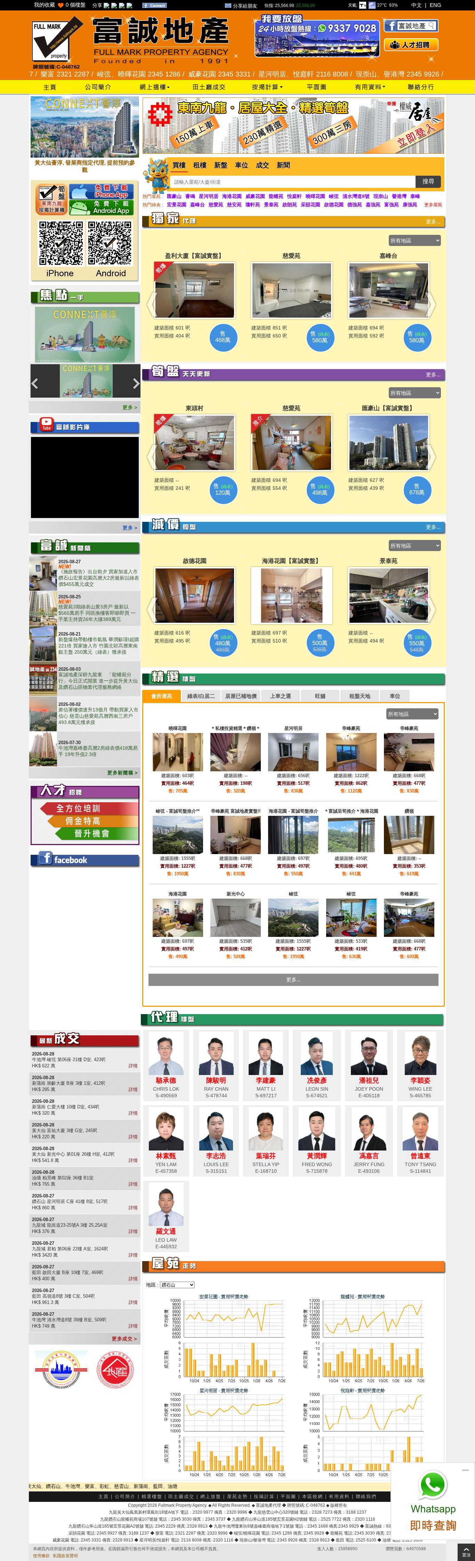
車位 (241, 165)
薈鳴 (190, 196)
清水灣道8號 (356, 196)
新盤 (220, 165)
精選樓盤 (152, 1496)
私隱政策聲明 (65, 1555)
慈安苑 (234, 204)
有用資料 (339, 1496)
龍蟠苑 (276, 196)
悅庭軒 (294, 196)
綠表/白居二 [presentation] (201, 696)
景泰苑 (271, 204)
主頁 (103, 1496)
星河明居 (208, 196)
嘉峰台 (197, 204)
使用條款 (41, 1555)
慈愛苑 (216, 204)
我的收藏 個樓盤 (60, 5)
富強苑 (391, 204)
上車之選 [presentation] (280, 696)
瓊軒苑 (252, 204)
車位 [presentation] (395, 696)
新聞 (283, 165)
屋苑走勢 (237, 1496)
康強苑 (410, 204)
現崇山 (380, 196)
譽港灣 (399, 196)
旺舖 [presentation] (320, 696)
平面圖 (288, 1496)
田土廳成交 (181, 1496)
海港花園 (232, 196)
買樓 (179, 165)
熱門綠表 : (153, 204)
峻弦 (334, 196)
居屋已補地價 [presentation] (241, 696)
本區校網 (312, 1496)
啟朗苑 (289, 204)
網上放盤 (210, 1496)
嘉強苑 (373, 204)
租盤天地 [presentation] (359, 696)
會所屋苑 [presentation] (161, 696)
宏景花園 (176, 204)
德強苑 (354, 204)
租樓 (200, 165)
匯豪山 (174, 196)
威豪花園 (255, 196)
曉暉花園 (315, 196)
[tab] (161, 696)
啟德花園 (334, 204)
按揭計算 (264, 1496)
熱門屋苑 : (153, 196)
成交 (262, 165)
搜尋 (428, 181)
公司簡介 (125, 1496)
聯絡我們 (366, 1496)
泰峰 (415, 196)
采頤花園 (310, 204)
